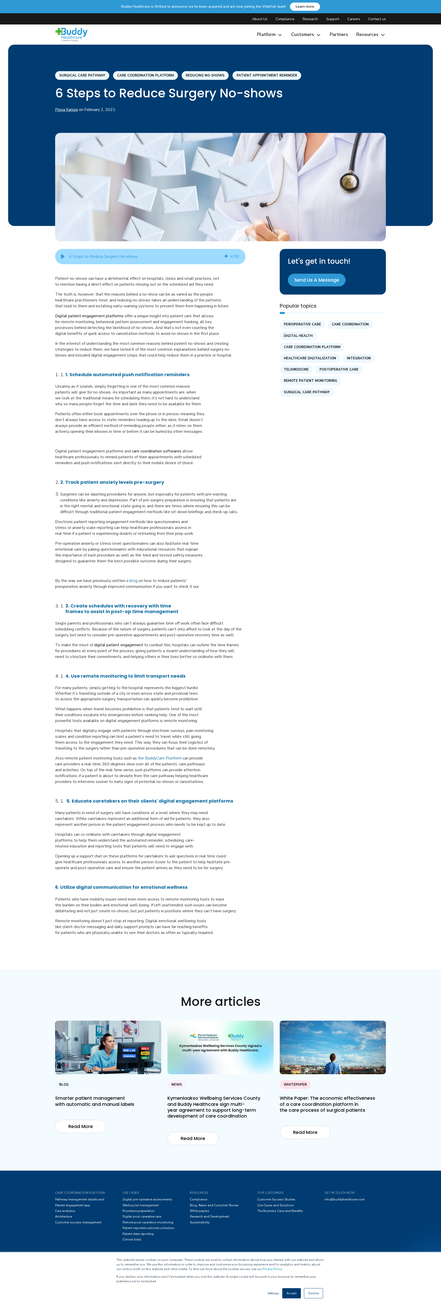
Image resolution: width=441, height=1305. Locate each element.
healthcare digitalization (310, 358)
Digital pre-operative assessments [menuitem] (147, 1199)
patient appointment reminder (267, 75)
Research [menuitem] (310, 19)
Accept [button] (292, 1293)
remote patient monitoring (310, 380)
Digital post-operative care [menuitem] (141, 1216)
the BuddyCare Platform (160, 758)
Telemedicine (296, 369)
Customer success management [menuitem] (78, 1222)
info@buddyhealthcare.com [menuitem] (345, 1199)
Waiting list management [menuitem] (140, 1205)
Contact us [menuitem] (377, 19)
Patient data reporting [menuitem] (138, 1234)
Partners (339, 34)
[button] (63, 256)
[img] (226, 257)
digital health (298, 336)
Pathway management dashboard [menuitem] (79, 1199)
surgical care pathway (82, 75)
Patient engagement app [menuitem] (72, 1205)
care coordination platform (145, 75)
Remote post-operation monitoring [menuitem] (147, 1222)
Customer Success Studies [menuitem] (276, 1199)
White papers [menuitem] (199, 1211)
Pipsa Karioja (66, 109)
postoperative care (339, 369)
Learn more (305, 6)
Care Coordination (350, 324)
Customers (303, 34)
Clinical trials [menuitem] (131, 1239)
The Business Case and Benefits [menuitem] (280, 1211)
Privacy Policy (272, 1269)
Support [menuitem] (332, 19)
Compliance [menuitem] (285, 19)
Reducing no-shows (205, 75)
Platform (267, 34)
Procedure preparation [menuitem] (138, 1211)
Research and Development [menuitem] (209, 1216)
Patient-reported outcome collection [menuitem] (148, 1228)
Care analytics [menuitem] (65, 1211)
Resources (368, 34)
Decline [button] (313, 1293)
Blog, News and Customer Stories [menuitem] (214, 1205)
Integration (359, 358)
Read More (80, 1126)
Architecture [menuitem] (63, 1216)
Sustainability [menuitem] (200, 1222)
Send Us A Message (316, 280)
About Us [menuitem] (259, 19)
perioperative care (302, 324)
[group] (150, 256)
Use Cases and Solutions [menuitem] (275, 1205)
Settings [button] (273, 1293)
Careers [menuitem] (353, 19)
